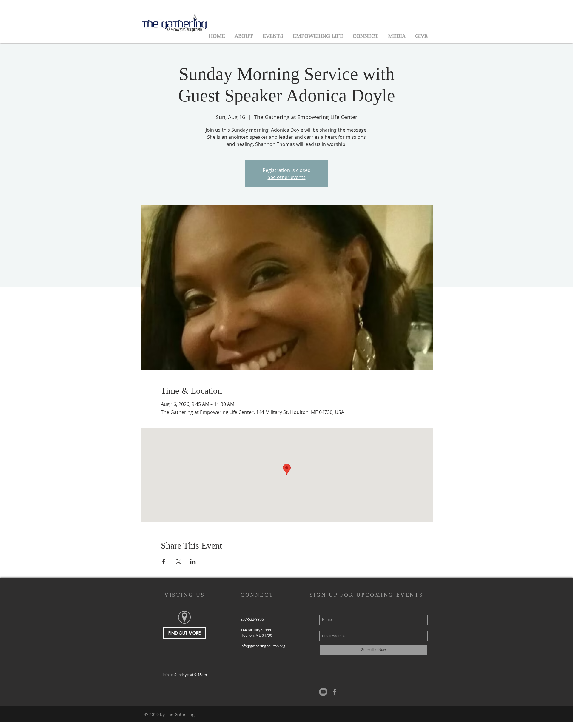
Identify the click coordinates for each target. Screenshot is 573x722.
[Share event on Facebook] (164, 561)
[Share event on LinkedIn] (193, 561)
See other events (287, 177)
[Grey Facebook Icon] (334, 692)
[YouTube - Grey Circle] (323, 692)
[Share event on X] (178, 561)
